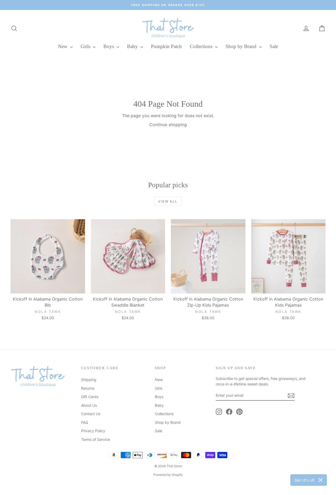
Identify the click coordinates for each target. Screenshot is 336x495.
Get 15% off (304, 480)
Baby (133, 46)
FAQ (84, 422)
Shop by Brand (241, 46)
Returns (87, 388)
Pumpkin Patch (166, 46)
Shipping (88, 379)
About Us (89, 405)
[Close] (320, 480)
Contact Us (90, 413)
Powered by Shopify (168, 475)
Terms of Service (95, 439)
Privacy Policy (93, 431)
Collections (202, 46)
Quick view (47, 288)
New (63, 46)
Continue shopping (168, 124)
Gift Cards (89, 396)
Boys (109, 46)
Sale (274, 46)
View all (167, 201)
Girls (86, 46)
